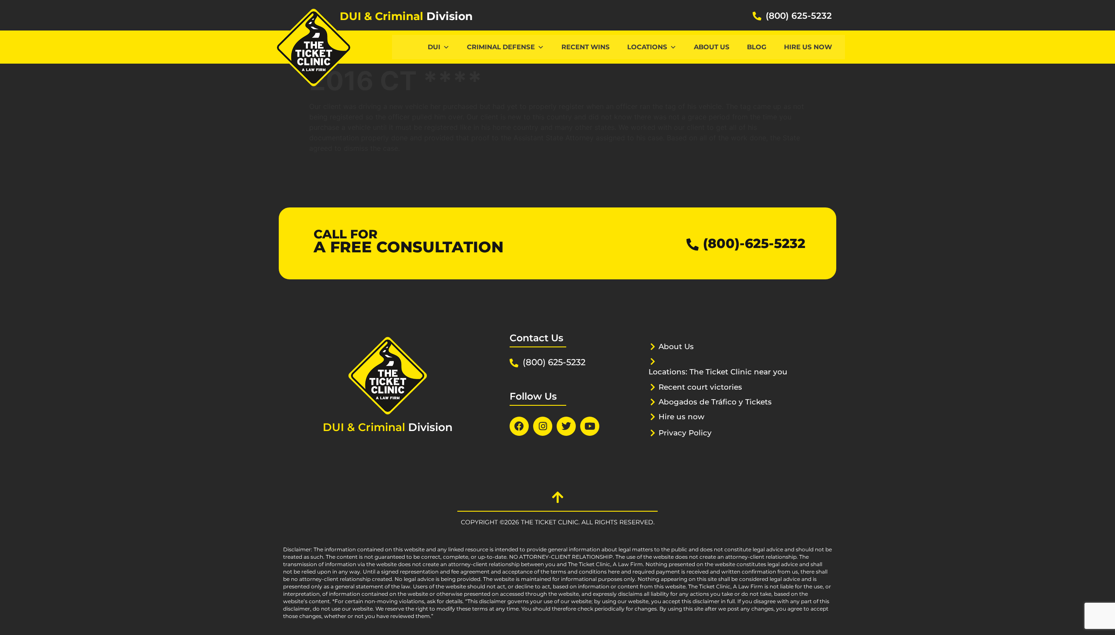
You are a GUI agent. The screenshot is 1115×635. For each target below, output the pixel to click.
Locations (647, 47)
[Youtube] (589, 426)
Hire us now (808, 47)
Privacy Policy (685, 432)
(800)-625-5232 (754, 243)
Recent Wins (585, 47)
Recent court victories (700, 387)
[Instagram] (542, 426)
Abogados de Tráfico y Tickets (715, 401)
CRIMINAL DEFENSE (501, 47)
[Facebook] (519, 426)
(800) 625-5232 (799, 15)
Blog (757, 47)
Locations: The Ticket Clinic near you (718, 371)
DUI (434, 47)
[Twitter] (566, 426)
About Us (712, 47)
